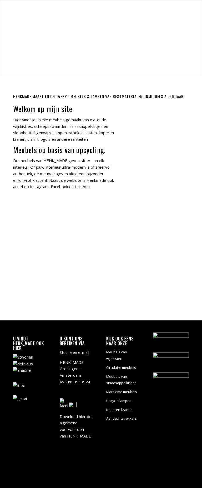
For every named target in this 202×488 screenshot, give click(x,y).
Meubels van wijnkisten (116, 355)
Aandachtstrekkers (121, 418)
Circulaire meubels (121, 367)
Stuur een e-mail (74, 352)
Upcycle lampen (119, 400)
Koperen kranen (119, 409)
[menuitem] (98, 11)
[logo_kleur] (27, 11)
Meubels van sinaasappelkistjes (121, 379)
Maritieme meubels (121, 391)
